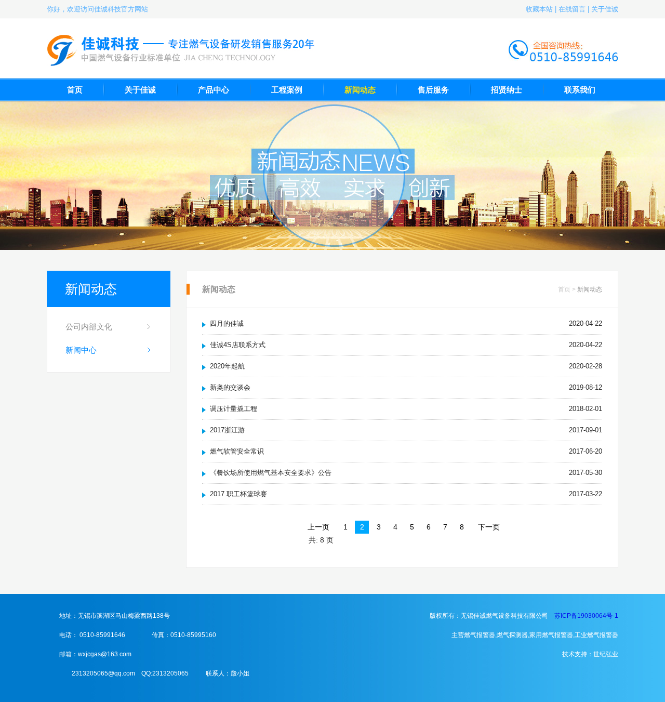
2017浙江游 (227, 430)
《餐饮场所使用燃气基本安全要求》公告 (270, 472)
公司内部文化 (88, 326)
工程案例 (286, 89)
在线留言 (572, 9)
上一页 (318, 527)
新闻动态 (360, 89)
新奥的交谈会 (230, 387)
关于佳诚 (604, 9)
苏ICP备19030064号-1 (586, 615)
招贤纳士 (506, 89)
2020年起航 (227, 366)
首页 (75, 89)
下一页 (489, 527)
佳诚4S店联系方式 (237, 345)
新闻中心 (81, 350)
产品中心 (213, 89)
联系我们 (579, 89)
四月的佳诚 (227, 323)
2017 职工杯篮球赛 (238, 494)
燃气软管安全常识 (237, 451)
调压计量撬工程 (233, 409)
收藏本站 (539, 9)
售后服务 (433, 89)
